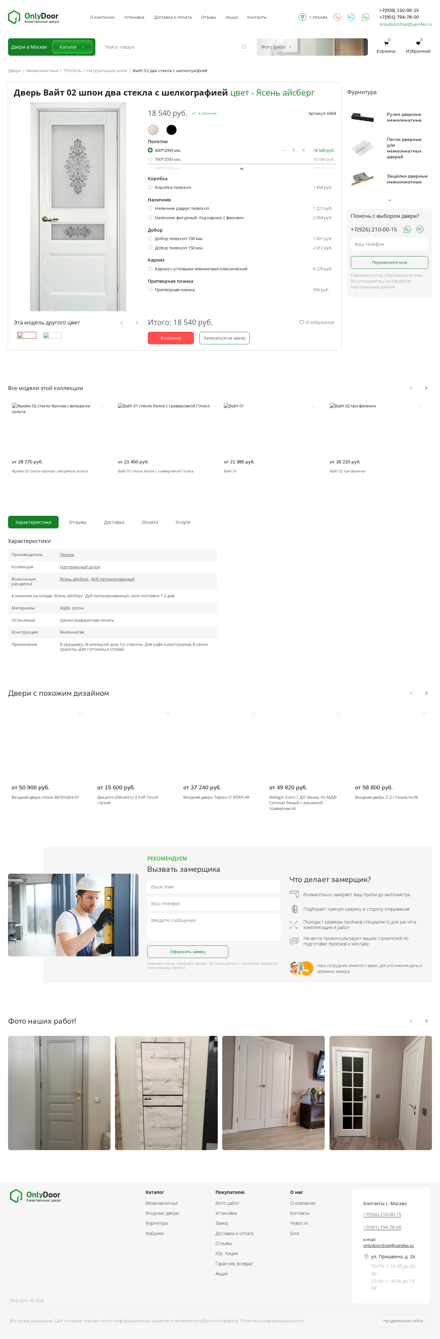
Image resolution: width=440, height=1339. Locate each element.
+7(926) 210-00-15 (399, 10)
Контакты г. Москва (385, 1203)
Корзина (386, 47)
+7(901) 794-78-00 (399, 17)
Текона (67, 554)
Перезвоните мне (389, 262)
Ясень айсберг (74, 579)
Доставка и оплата (173, 17)
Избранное (418, 47)
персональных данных (166, 967)
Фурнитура (157, 1223)
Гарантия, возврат (234, 1263)
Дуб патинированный (113, 579)
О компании (102, 17)
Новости (299, 1223)
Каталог (68, 47)
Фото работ (227, 1203)
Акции (231, 17)
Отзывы (208, 17)
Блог (295, 1233)
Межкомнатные (42, 70)
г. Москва (319, 17)
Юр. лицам (226, 1253)
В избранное (320, 322)
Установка (134, 17)
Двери (14, 70)
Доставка (114, 522)
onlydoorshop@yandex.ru (405, 24)
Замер (221, 1223)
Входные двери (162, 1213)
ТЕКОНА (72, 70)
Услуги (183, 522)
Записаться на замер (224, 338)
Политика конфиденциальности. (272, 1321)
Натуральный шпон (107, 70)
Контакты (256, 17)
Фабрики (155, 1233)
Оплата (150, 522)
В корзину (171, 338)
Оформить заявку (188, 951)
